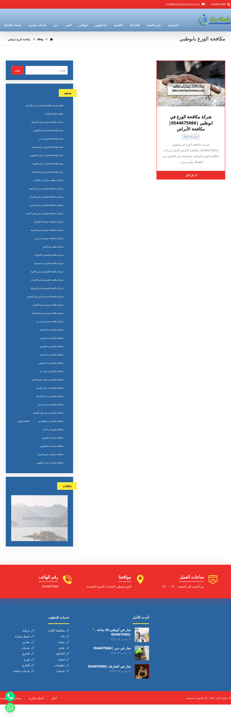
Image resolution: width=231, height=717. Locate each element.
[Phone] (10, 696)
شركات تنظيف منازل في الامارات (48, 180)
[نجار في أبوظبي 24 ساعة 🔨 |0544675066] (142, 635)
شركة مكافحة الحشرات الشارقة (48, 263)
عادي (61, 648)
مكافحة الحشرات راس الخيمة (49, 387)
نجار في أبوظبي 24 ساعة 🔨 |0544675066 (111, 632)
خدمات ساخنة (21, 671)
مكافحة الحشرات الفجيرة (51, 338)
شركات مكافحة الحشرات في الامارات (46, 196)
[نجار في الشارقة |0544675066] (142, 671)
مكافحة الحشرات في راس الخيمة (48, 412)
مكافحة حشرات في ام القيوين (49, 462)
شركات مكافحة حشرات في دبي (48, 238)
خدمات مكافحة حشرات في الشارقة (47, 122)
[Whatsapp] (10, 707)
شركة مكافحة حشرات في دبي (49, 321)
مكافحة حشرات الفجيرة (52, 437)
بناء (63, 636)
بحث (17, 70)
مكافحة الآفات (56, 630)
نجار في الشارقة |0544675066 (109, 666)
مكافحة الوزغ (24, 421)
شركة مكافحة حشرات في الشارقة (47, 313)
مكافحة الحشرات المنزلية (51, 354)
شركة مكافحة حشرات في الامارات (47, 304)
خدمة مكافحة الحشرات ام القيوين (48, 130)
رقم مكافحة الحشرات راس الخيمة (47, 163)
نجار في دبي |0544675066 (112, 648)
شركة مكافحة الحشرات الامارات (48, 254)
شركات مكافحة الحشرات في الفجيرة (46, 205)
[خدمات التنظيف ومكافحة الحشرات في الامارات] (214, 20)
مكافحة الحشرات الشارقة (51, 329)
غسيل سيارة (22, 636)
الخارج (26, 654)
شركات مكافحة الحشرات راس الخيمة (46, 188)
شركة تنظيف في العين (53, 246)
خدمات (25, 648)
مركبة (26, 630)
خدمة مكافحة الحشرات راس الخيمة (47, 146)
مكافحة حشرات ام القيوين (51, 446)
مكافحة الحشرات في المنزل (50, 404)
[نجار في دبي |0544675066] (142, 653)
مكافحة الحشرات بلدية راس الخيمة (47, 379)
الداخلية (60, 654)
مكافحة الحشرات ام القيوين (50, 362)
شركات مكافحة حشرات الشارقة (48, 221)
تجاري (26, 642)
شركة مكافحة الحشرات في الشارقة (47, 288)
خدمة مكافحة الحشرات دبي (51, 138)
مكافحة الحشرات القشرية (51, 346)
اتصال (61, 659)
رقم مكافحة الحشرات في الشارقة (47, 171)
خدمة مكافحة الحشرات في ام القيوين (46, 155)
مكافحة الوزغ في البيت (53, 429)
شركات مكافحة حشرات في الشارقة (46, 230)
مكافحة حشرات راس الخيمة (50, 454)
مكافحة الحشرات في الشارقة (49, 396)
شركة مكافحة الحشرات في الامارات (47, 279)
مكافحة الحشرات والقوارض (50, 421)
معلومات (59, 665)
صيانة (61, 642)
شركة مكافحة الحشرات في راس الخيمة (45, 296)
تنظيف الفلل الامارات (53, 113)
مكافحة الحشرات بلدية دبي (51, 371)
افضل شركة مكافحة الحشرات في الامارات (44, 105)
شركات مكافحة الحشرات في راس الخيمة (44, 213)
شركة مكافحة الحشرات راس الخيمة (47, 271)
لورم (27, 659)
